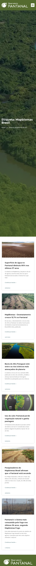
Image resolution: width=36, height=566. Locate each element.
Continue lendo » (10, 282)
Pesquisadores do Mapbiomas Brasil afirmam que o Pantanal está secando (18, 470)
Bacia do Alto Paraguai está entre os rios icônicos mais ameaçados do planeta (17, 366)
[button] (33, 5)
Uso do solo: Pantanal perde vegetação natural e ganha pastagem (17, 418)
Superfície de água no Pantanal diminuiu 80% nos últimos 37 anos (17, 265)
